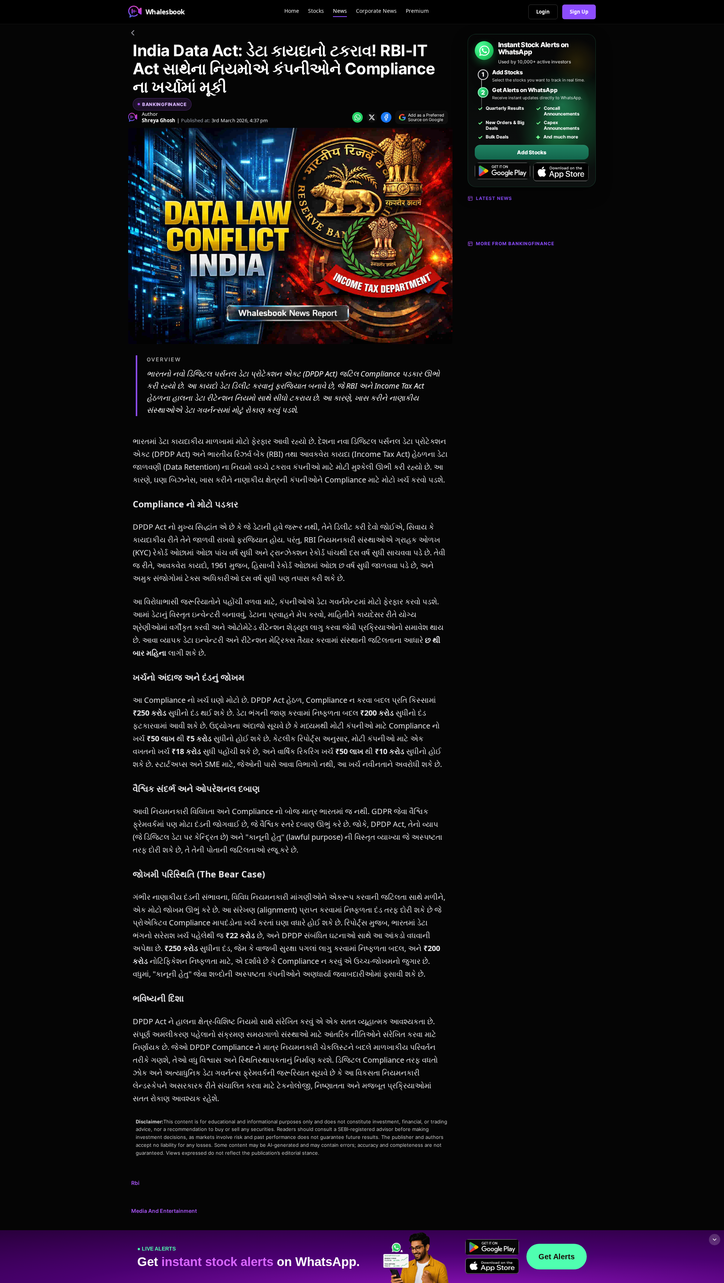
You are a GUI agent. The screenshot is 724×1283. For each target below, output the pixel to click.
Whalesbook (165, 11)
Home (291, 10)
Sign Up (579, 11)
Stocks (316, 10)
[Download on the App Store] (561, 172)
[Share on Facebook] (386, 117)
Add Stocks (531, 152)
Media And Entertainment (164, 1211)
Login (543, 11)
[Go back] (132, 34)
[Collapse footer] (714, 1239)
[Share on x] (372, 117)
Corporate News (376, 10)
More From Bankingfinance (515, 243)
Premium (417, 10)
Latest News (494, 198)
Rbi (135, 1183)
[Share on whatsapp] (357, 117)
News (340, 10)
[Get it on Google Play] (502, 172)
